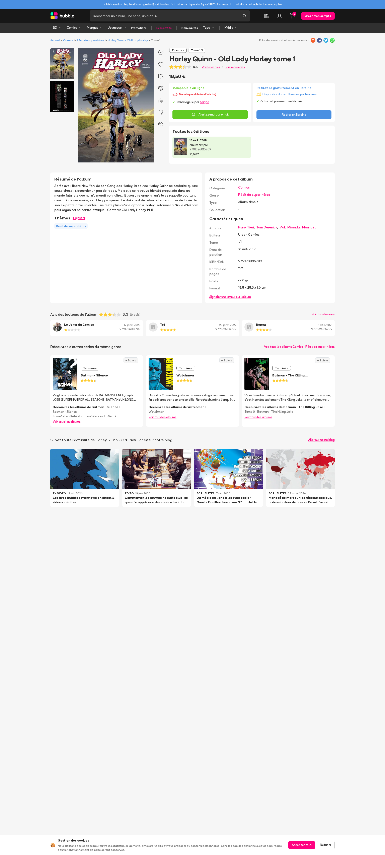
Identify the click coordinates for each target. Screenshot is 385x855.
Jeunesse (115, 27)
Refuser (325, 845)
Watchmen (156, 412)
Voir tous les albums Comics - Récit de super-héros (299, 347)
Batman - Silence (65, 412)
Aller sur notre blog (321, 440)
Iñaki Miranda (290, 227)
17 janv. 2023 (132, 325)
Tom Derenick (266, 227)
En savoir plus (272, 4)
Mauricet (309, 227)
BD (55, 27)
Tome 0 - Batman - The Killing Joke (268, 412)
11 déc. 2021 (325, 325)
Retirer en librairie (294, 115)
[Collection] (267, 16)
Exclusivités (164, 28)
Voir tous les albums (67, 422)
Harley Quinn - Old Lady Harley (128, 40)
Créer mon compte (318, 16)
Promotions (139, 28)
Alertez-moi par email (214, 114)
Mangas (92, 27)
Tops (206, 27)
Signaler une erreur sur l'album (230, 297)
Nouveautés (189, 28)
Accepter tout (302, 845)
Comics (72, 27)
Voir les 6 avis (211, 67)
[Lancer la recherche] (244, 15)
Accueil (55, 40)
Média (229, 27)
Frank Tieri (246, 227)
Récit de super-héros (90, 40)
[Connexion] (280, 16)
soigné (204, 102)
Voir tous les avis (323, 314)
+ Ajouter (79, 218)
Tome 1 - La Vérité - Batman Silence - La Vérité (85, 416)
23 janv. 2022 (227, 325)
